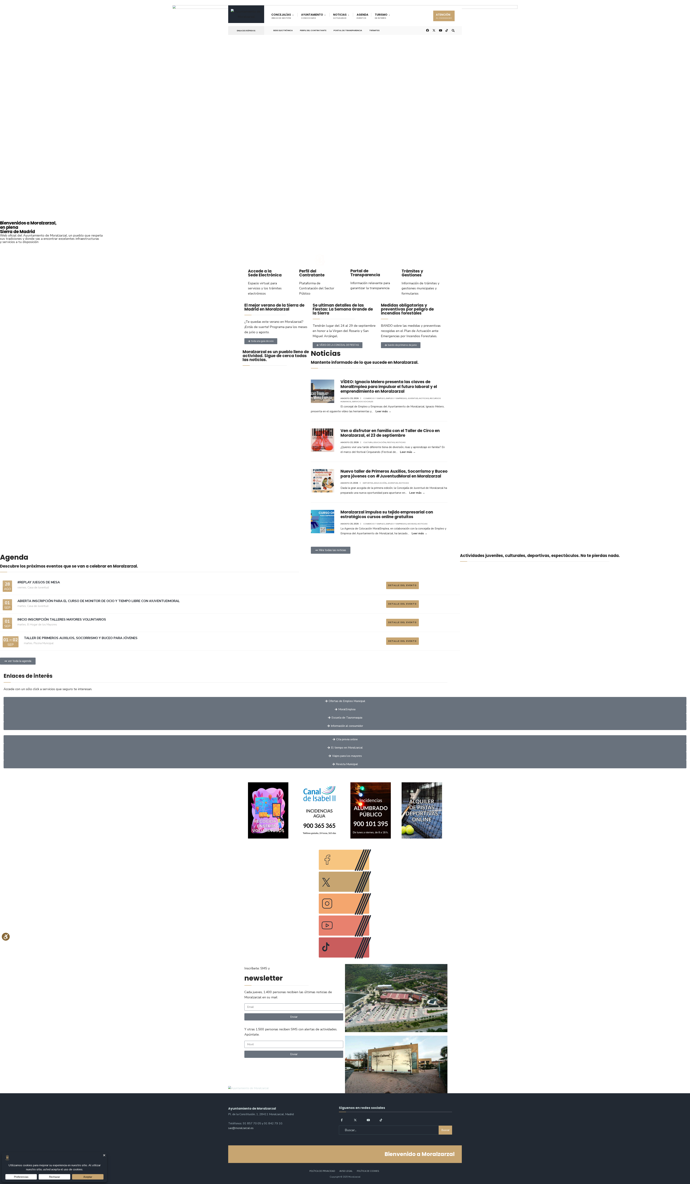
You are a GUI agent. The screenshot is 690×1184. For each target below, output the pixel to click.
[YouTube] (368, 1120)
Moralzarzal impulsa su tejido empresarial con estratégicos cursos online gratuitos (387, 514)
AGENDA (362, 16)
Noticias (424, 398)
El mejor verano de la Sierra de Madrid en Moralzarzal (274, 307)
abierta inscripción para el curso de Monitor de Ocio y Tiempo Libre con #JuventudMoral (98, 601)
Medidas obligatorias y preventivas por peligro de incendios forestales (407, 309)
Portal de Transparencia (348, 30)
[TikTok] (446, 30)
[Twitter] (355, 1120)
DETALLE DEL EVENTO (402, 585)
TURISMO (381, 16)
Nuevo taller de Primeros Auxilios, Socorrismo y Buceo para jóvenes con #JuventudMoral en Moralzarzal (394, 474)
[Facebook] (342, 1120)
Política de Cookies (368, 1171)
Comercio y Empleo (374, 398)
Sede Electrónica (283, 30)
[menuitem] (284, 15)
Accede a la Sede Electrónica (265, 273)
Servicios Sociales (362, 401)
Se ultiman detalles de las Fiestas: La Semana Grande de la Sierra (343, 309)
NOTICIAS (340, 16)
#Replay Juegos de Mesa (38, 582)
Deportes (368, 482)
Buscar (445, 1130)
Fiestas (391, 442)
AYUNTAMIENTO (312, 16)
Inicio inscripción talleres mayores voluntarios (61, 619)
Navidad (412, 523)
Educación (380, 442)
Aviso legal (346, 1171)
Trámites (374, 30)
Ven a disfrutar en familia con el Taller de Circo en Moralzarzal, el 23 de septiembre (390, 433)
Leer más (383, 411)
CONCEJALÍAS (281, 16)
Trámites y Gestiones (412, 273)
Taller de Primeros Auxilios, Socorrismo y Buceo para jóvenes (80, 638)
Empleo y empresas (396, 398)
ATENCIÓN (444, 16)
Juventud (413, 398)
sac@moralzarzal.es (241, 1128)
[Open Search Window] (453, 30)
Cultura (368, 442)
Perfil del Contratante (313, 30)
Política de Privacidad (322, 1171)
